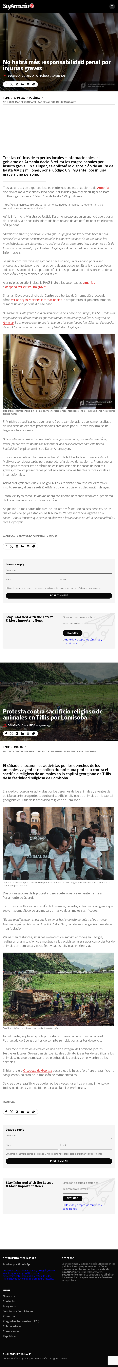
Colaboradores (12, 1326)
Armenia (31, 76)
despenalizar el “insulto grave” (25, 287)
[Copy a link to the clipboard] (33, 84)
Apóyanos (9, 1306)
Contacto (9, 1301)
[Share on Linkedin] (22, 84)
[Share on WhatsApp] (17, 84)
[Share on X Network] (11, 84)
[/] (112, 6)
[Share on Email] (28, 84)
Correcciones (11, 1331)
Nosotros (9, 1296)
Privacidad (10, 1316)
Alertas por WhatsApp (17, 1264)
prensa (52, 536)
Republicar (9, 1336)
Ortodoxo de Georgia (37, 1071)
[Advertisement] (59, 126)
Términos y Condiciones (18, 1311)
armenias (88, 283)
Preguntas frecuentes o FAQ (21, 1321)
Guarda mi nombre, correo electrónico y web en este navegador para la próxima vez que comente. (55, 588)
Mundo (30, 725)
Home (6, 98)
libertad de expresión (31, 536)
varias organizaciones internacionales (36, 300)
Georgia (9, 1102)
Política (44, 76)
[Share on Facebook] (6, 84)
